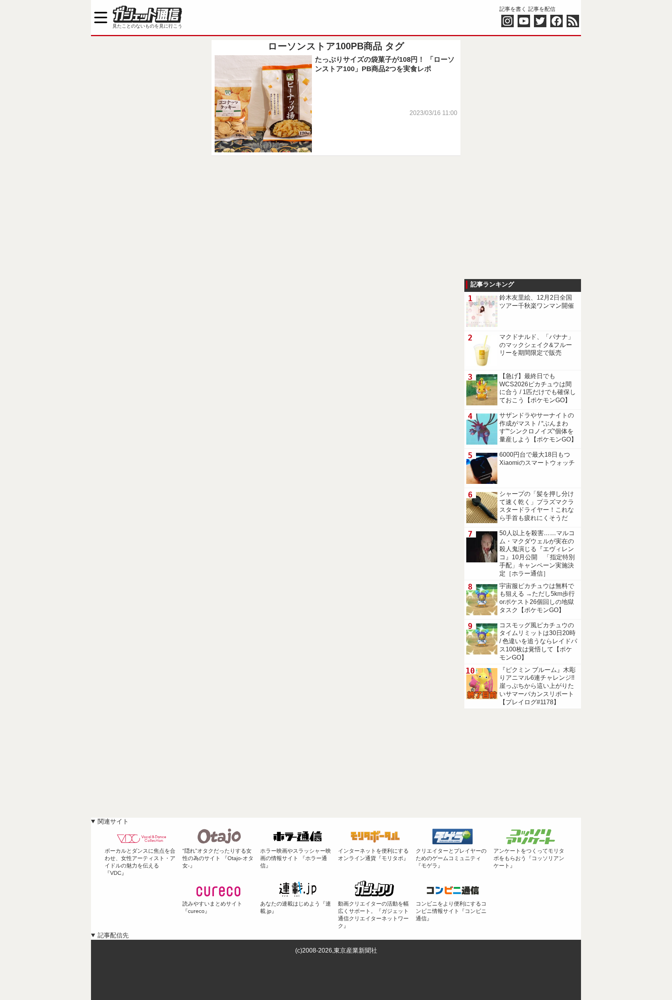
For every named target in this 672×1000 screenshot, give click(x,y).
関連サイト (113, 821)
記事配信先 (113, 935)
